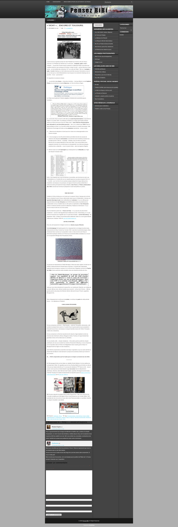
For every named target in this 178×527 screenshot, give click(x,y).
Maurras (72, 417)
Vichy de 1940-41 (63, 374)
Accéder (122, 35)
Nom (47, 497)
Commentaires (98, 25)
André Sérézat (79, 416)
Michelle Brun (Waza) (100, 72)
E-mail (48, 503)
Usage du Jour (98, 62)
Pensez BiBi (86, 521)
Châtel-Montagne (51, 417)
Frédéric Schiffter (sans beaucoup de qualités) (106, 87)
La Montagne (58, 417)
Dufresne (55, 443)
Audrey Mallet (86, 416)
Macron (68, 417)
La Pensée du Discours (101, 93)
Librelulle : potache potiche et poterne (104, 96)
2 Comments (69, 28)
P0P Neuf (97, 59)
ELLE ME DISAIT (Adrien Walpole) (103, 32)
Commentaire (50, 468)
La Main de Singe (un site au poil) (103, 90)
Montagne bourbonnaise (80, 417)
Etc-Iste (97, 84)
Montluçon (88, 417)
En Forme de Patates (100, 35)
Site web (48, 509)
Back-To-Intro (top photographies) (103, 56)
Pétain (48, 419)
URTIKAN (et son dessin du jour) (103, 49)
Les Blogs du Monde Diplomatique (103, 41)
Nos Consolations (99, 99)
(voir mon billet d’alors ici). (69, 218)
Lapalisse (64, 417)
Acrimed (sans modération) (102, 106)
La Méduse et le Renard (101, 38)
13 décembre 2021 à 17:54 (58, 429)
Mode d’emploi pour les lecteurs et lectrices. (77, 1)
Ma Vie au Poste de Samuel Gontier (104, 43)
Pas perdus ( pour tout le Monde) (103, 74)
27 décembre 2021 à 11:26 (58, 445)
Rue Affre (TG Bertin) (100, 77)
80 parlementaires (71, 416)
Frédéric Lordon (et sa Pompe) (102, 108)
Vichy (64, 419)
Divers (60, 416)
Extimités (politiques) (100, 69)
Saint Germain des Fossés (56, 419)
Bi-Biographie (56, 1)
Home (48, 1)
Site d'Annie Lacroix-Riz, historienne (104, 46)
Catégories (51, 20)
